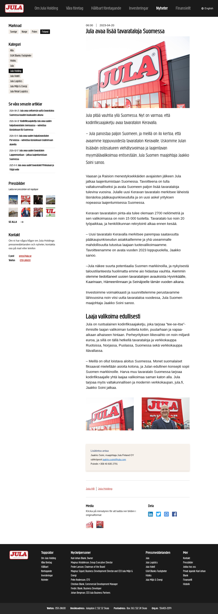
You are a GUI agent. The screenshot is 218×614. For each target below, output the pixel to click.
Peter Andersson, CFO (80, 579)
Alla (12, 50)
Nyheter (44, 579)
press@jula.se (25, 256)
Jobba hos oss (189, 566)
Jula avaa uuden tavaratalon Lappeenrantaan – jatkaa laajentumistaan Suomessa (28, 155)
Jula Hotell (14, 76)
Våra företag (46, 562)
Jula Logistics (16, 81)
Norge (24, 31)
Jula (12, 65)
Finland (45, 31)
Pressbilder (188, 562)
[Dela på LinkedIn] (150, 514)
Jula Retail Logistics (19, 91)
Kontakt (186, 558)
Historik (186, 584)
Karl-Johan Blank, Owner (82, 558)
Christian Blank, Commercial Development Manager (94, 584)
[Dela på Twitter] (158, 514)
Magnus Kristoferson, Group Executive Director (92, 562)
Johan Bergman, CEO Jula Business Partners (90, 592)
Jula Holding (15, 70)
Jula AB (90, 488)
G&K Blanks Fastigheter (20, 55)
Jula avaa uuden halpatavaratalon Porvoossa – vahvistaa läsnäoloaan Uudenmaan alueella (31, 140)
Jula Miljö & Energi (18, 86)
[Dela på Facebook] (174, 514)
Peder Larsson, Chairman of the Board (88, 566)
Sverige (13, 31)
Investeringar (47, 575)
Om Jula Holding (48, 558)
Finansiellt (187, 579)
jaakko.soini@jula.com (114, 459)
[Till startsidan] (14, 8)
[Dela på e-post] (166, 514)
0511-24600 (25, 260)
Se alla (13, 222)
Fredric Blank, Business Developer (86, 588)
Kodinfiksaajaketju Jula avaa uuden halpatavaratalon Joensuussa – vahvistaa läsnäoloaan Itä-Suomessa (30, 125)
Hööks (13, 60)
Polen (34, 31)
